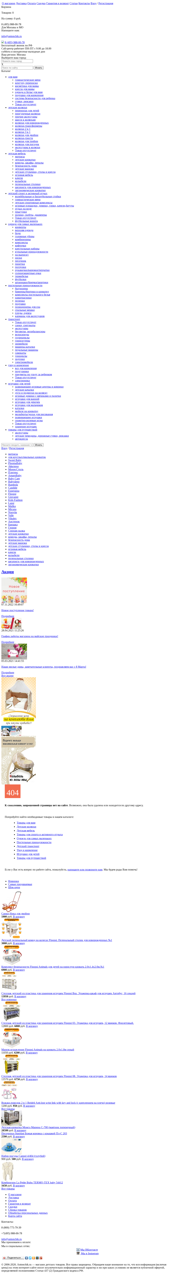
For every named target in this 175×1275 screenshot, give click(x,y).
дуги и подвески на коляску (31, 392)
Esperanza (13, 490)
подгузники (22, 371)
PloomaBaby (15, 463)
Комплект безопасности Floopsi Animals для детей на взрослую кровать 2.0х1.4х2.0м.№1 (52, 966)
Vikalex (12, 518)
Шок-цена (14, 887)
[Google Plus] (41, 1258)
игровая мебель (24, 175)
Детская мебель (26, 830)
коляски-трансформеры (28, 125)
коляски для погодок (27, 144)
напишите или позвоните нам (85, 869)
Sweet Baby (14, 460)
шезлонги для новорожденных (33, 187)
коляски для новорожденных (32, 122)
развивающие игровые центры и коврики (39, 386)
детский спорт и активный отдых (27, 193)
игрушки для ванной (27, 398)
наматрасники (23, 297)
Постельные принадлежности (34, 842)
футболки (20, 279)
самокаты (20, 352)
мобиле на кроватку (26, 411)
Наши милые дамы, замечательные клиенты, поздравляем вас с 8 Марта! (43, 666)
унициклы (21, 356)
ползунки (20, 267)
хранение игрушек (26, 426)
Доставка (21, 3)
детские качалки (24, 389)
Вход (93, 3)
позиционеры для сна (27, 306)
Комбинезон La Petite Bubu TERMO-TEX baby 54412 (32, 1182)
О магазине (8, 3)
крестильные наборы (27, 248)
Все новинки (9, 999)
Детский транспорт (28, 846)
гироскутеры (22, 340)
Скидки (41, 3)
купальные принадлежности (31, 251)
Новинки (13, 881)
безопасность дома (26, 165)
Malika (12, 506)
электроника (22, 380)
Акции (7, 571)
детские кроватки (25, 159)
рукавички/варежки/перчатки (32, 270)
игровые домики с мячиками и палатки (38, 395)
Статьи (74, 3)
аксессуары (21, 328)
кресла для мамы (25, 89)
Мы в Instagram (89, 1253)
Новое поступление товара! (17, 610)
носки (18, 257)
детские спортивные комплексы (33, 202)
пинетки (20, 263)
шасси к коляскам (25, 119)
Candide (12, 487)
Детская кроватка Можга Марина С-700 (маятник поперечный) (38, 1127)
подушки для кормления (29, 95)
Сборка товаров (17, 1209)
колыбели (20, 181)
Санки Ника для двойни (15, 913)
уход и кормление (18, 365)
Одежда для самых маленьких (34, 838)
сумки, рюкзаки (24, 101)
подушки (20, 303)
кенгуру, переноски (26, 82)
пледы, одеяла (23, 313)
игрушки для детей (19, 383)
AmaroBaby (15, 475)
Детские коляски (26, 826)
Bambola (13, 484)
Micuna (12, 509)
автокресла (21, 438)
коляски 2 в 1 (22, 128)
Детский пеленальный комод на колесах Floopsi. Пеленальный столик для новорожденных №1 (56, 940)
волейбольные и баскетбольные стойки (38, 196)
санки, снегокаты (25, 325)
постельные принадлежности (25, 285)
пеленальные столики (28, 184)
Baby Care (14, 478)
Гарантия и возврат (57, 3)
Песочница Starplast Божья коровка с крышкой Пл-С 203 (34, 1133)
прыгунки (21, 211)
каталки (19, 408)
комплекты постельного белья (32, 294)
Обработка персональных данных (28, 1212)
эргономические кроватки (30, 190)
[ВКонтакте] (26, 1258)
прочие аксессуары (26, 116)
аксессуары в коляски (27, 147)
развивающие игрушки (28, 417)
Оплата (31, 3)
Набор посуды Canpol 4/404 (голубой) (23, 1155)
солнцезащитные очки (28, 273)
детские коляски (17, 107)
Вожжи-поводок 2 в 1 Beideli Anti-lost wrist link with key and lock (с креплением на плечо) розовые (58, 1102)
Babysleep (13, 481)
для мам (12, 76)
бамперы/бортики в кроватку (32, 291)
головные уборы (24, 236)
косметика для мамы (27, 86)
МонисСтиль (15, 469)
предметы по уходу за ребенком (33, 374)
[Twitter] (30, 1258)
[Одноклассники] (34, 1258)
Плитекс (13, 472)
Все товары (8, 1108)
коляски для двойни (26, 135)
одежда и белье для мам (29, 92)
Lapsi (11, 503)
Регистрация (105, 3)
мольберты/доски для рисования (34, 414)
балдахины (21, 288)
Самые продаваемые (20, 884)
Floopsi (12, 493)
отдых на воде (23, 208)
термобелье (21, 276)
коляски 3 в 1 (22, 132)
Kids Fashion (15, 500)
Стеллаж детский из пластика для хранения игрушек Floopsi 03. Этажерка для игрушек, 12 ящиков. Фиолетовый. (67, 1023)
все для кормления (26, 368)
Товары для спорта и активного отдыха (40, 834)
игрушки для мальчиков (29, 405)
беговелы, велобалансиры (30, 331)
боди (18, 233)
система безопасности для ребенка (35, 98)
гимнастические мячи (28, 79)
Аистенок (14, 521)
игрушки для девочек (27, 402)
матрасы (20, 156)
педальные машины (26, 349)
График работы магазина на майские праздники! (29, 636)
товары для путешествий (22, 429)
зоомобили (21, 343)
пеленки (20, 300)
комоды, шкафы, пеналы (29, 162)
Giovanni (13, 497)
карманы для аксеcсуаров (30, 316)
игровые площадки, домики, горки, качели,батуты (44, 205)
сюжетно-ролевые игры (29, 420)
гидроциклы (22, 337)
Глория (12, 527)
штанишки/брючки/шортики (31, 282)
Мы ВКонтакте (89, 1249)
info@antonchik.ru (11, 36)
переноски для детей (27, 110)
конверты (20, 227)
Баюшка (13, 524)
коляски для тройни (26, 141)
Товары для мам (26, 822)
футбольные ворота (26, 221)
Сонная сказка (16, 530)
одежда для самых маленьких (25, 224)
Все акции (7, 675)
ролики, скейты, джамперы (31, 214)
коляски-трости (24, 138)
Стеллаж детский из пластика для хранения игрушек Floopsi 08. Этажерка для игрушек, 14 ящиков (59, 1076)
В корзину (19, 916)
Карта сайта (15, 1215)
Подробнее (7, 616)
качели (19, 178)
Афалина (13, 466)
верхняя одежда (24, 230)
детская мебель (17, 153)
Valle (11, 515)
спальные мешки (25, 310)
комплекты (21, 242)
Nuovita (12, 512)
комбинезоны (23, 239)
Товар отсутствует (25, 104)
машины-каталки (25, 346)
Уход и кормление (27, 850)
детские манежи (24, 168)
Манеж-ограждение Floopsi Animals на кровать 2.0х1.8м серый (37, 1049)
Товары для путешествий (31, 858)
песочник (20, 260)
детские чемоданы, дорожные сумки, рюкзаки (42, 435)
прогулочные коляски (27, 113)
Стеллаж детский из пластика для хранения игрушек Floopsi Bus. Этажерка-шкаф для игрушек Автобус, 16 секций (68, 993)
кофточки (20, 245)
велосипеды (22, 334)
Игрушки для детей (28, 854)
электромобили (24, 362)
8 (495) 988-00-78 (15, 42)
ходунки (20, 359)
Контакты (84, 3)
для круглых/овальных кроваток (27, 457)
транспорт (14, 319)
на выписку (22, 254)
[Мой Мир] (37, 1258)
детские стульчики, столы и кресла (35, 171)
